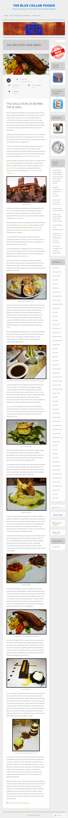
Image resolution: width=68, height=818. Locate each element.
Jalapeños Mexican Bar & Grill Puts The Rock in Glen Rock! (57, 192)
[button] (26, 189)
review (33, 87)
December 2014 (57, 377)
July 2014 (55, 397)
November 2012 (57, 478)
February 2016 (57, 328)
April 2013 (56, 458)
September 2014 (57, 389)
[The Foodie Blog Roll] (58, 533)
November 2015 (57, 336)
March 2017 (56, 288)
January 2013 (56, 470)
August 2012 (56, 490)
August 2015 (56, 344)
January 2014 (56, 421)
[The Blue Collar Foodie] (34, 30)
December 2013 (57, 425)
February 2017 (57, 292)
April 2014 (56, 409)
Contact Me (36, 15)
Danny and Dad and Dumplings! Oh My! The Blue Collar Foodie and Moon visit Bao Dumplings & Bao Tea (58, 176)
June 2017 (55, 280)
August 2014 (56, 393)
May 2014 (55, 405)
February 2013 (57, 466)
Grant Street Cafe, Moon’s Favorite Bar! (56, 202)
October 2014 (57, 385)
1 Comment (15, 93)
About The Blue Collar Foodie (19, 15)
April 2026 (56, 268)
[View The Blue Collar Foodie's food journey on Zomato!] (58, 525)
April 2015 (56, 361)
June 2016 (55, 316)
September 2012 (57, 486)
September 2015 (57, 340)
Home (6, 15)
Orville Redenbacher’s (33, 315)
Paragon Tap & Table (28, 230)
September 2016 (57, 304)
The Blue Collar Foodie (34, 5)
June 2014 (55, 401)
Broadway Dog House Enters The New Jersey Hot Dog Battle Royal (57, 238)
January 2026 (56, 276)
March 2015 (56, 365)
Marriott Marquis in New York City (29, 156)
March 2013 (56, 462)
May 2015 (55, 357)
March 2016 (56, 324)
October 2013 (57, 433)
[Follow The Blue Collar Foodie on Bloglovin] (58, 515)
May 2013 (55, 454)
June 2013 (55, 449)
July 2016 (55, 312)
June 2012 (55, 498)
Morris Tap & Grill (24, 225)
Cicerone (17, 218)
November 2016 (57, 296)
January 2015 (56, 373)
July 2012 (55, 494)
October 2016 (57, 300)
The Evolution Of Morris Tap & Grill (25, 105)
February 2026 (57, 272)
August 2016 (56, 308)
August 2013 (56, 441)
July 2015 (55, 349)
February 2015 (57, 369)
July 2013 (55, 445)
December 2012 (57, 474)
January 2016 (56, 332)
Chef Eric (9, 146)
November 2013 (57, 429)
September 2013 (57, 437)
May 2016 (55, 320)
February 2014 (57, 417)
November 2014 (57, 381)
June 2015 (55, 353)
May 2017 (55, 284)
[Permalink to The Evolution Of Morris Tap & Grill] (26, 64)
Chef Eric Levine (34, 134)
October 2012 (57, 482)
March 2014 (56, 413)
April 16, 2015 (15, 87)
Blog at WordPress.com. (34, 815)
